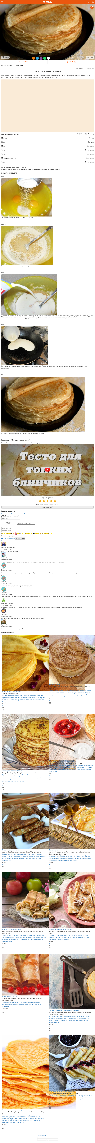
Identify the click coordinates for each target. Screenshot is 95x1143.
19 (49, 775)
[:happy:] (47, 534)
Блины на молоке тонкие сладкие (13, 1110)
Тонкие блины (6, 514)
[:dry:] (7, 534)
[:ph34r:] (20, 534)
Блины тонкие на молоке (32, 514)
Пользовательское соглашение (47, 1138)
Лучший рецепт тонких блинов (12, 771)
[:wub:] (16, 533)
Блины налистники (17, 514)
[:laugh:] (22, 534)
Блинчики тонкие (54, 684)
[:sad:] (45, 534)
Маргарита (90, 68)
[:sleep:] (27, 534)
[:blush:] (13, 534)
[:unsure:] (9, 534)
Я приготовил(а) (47, 507)
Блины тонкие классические (11, 691)
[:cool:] (11, 534)
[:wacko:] (43, 534)
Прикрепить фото (9, 538)
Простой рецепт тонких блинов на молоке (63, 761)
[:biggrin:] (4, 534)
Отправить (21, 538)
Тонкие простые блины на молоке (60, 929)
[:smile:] (29, 534)
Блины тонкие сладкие (9, 996)
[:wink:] (36, 534)
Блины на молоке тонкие (10, 850)
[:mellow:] (51, 534)
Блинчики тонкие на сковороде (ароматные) (64, 1010)
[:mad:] (18, 534)
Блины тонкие (53, 850)
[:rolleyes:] (38, 534)
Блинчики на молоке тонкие (11, 929)
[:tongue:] (31, 534)
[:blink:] (25, 534)
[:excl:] (40, 534)
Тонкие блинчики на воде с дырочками (62, 1092)
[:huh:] (49, 534)
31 (2, 706)
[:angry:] (34, 534)
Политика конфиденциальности (47, 1140)
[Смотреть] (47, 469)
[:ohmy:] (2, 534)
